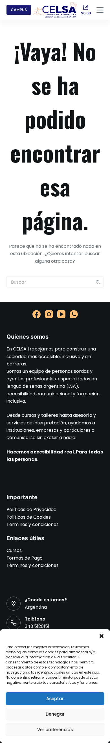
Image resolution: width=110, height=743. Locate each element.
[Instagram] (49, 314)
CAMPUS (19, 9)
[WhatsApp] (74, 314)
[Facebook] (36, 314)
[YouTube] (61, 314)
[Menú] (100, 10)
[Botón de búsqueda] (98, 282)
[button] (101, 636)
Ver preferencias (55, 730)
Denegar (55, 714)
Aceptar (55, 699)
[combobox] (49, 282)
